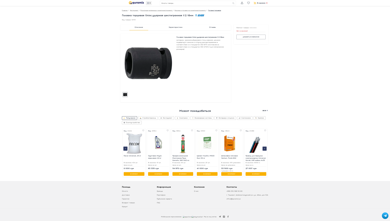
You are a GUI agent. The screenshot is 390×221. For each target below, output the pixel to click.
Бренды (160, 191)
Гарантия (125, 199)
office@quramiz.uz (233, 199)
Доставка (126, 195)
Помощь (126, 187)
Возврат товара (128, 203)
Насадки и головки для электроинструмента (190, 10)
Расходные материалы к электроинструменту (156, 10)
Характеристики (175, 27)
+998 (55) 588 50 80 (234, 191)
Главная (125, 10)
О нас (196, 191)
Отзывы (212, 27)
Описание (139, 27)
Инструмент (134, 10)
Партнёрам (161, 195)
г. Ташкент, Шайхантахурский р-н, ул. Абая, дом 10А (247, 195)
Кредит (125, 207)
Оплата (125, 191)
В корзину (134, 174)
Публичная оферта (164, 199)
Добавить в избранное (251, 37)
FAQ (158, 203)
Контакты (231, 187)
